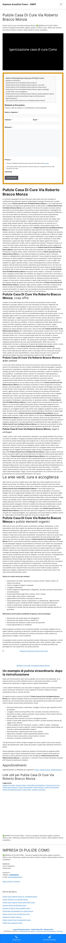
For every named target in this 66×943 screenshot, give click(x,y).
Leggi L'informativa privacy (21, 929)
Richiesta (9, 127)
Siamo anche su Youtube (11, 881)
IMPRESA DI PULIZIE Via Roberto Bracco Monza (33, 665)
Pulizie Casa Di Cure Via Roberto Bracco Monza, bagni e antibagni (27, 89)
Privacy (8, 160)
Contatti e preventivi (39, 790)
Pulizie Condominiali (25, 787)
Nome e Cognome (12, 112)
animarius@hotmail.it (15, 877)
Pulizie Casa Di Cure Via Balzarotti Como (17, 920)
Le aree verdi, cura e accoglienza (16, 91)
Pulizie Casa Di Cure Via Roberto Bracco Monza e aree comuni (26, 87)
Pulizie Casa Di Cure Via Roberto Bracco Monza (21, 83)
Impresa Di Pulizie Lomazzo (12, 917)
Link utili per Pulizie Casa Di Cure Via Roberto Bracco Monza (25, 100)
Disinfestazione (56, 770)
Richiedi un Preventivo (13, 80)
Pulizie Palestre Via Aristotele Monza (15, 899)
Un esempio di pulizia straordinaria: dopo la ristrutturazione (25, 96)
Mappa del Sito (48, 929)
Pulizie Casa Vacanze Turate (12, 923)
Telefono (9, 120)
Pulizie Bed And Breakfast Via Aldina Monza (18, 911)
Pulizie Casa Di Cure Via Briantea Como (16, 914)
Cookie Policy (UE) (37, 929)
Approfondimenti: (11, 98)
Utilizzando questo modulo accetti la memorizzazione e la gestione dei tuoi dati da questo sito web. (30, 167)
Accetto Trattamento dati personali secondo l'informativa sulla (28, 163)
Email (35, 120)
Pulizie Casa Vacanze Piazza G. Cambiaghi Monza (20, 896)
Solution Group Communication (46, 931)
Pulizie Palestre (38, 787)
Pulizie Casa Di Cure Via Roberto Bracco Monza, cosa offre (25, 85)
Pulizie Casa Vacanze (10, 787)
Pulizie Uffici (26, 790)
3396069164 (14, 875)
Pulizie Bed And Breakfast (36, 785)
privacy (47, 163)
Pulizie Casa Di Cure (53, 785)
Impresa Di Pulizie (9, 785)
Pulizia (36, 770)
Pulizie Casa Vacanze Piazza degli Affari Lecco (19, 902)
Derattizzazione (45, 770)
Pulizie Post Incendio (51, 787)
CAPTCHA (8, 172)
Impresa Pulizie (21, 785)
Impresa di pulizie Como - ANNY (19, 4)
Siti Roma (60, 931)
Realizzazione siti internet (27, 931)
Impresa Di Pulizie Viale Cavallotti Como (16, 908)
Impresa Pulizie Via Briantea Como (14, 905)
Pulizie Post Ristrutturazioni (12, 790)
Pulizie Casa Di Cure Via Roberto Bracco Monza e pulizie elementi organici (30, 94)
